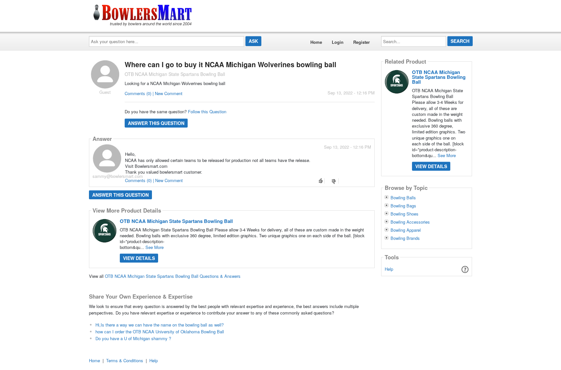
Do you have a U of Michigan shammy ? (133, 338)
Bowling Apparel (406, 230)
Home (316, 42)
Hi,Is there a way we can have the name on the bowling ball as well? (159, 325)
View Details (139, 258)
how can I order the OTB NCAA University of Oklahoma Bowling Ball (159, 331)
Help (389, 269)
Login (337, 42)
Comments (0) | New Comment (153, 93)
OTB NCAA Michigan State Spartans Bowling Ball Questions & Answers (173, 276)
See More (154, 247)
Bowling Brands (405, 238)
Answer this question (156, 123)
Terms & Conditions (124, 360)
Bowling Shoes (404, 214)
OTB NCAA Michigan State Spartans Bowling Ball (176, 221)
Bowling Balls (403, 197)
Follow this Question (207, 111)
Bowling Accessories (410, 222)
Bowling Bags (403, 206)
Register (361, 42)
